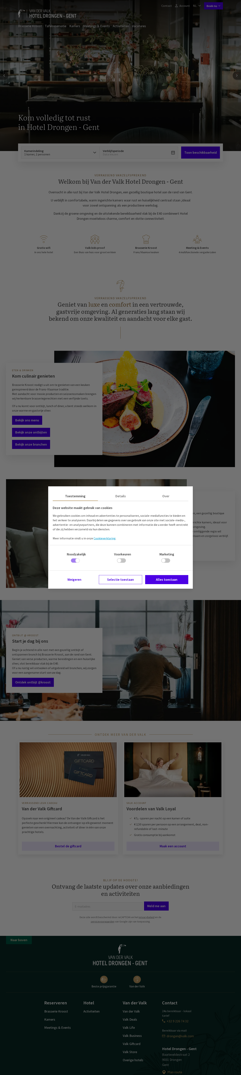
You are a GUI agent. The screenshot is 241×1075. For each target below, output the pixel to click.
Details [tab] (120, 496)
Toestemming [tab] (75, 496)
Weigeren (74, 579)
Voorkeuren (122, 554)
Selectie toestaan (120, 579)
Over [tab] (165, 496)
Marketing (166, 554)
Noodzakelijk (76, 554)
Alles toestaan (166, 579)
